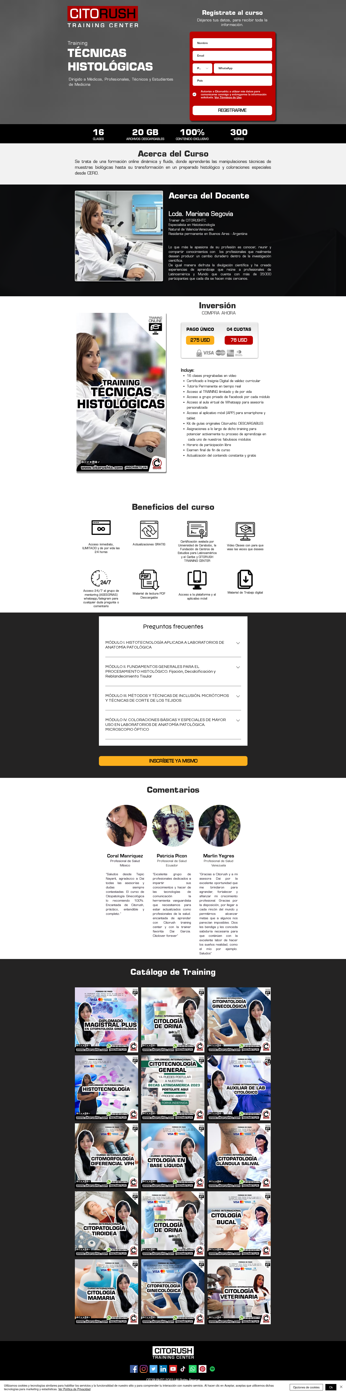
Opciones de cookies (306, 1387)
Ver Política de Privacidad (74, 1389)
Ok (331, 1387)
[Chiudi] (341, 1387)
